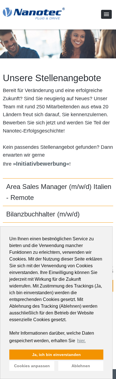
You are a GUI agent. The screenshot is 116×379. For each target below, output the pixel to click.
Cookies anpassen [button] (32, 366)
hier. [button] (81, 340)
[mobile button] (106, 14)
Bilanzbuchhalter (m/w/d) (43, 214)
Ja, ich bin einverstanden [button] (56, 354)
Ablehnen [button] (81, 366)
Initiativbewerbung (41, 164)
